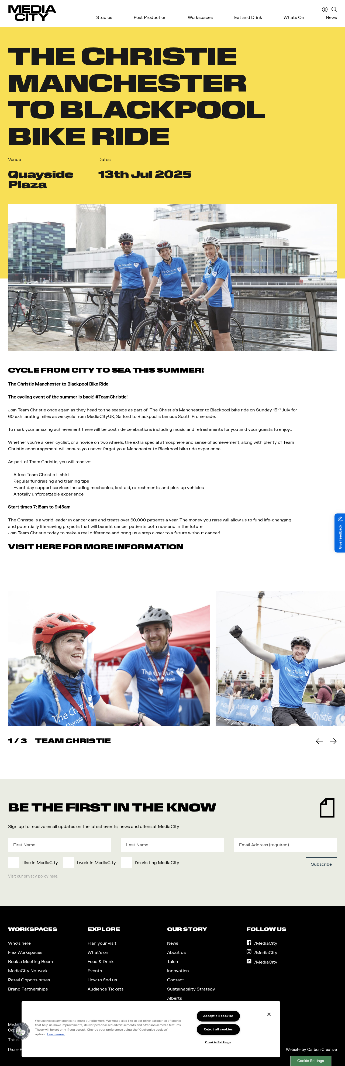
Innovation (178, 971)
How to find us (102, 980)
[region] (151, 1029)
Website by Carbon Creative (311, 1049)
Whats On (294, 17)
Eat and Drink (248, 17)
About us (176, 952)
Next (333, 741)
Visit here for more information (96, 546)
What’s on (98, 952)
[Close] (269, 1014)
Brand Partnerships (28, 989)
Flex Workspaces (25, 952)
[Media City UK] (32, 13)
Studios (104, 17)
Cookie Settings (310, 1061)
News (331, 17)
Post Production (150, 17)
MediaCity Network (28, 971)
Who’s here (19, 943)
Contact (175, 980)
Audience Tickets (105, 989)
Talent (173, 961)
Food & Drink (101, 961)
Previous (319, 741)
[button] (20, 1031)
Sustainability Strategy (191, 989)
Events (95, 971)
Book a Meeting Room (30, 961)
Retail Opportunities (29, 980)
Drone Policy (19, 1049)
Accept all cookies (218, 1016)
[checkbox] (138, 862)
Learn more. (56, 1034)
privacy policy (36, 876)
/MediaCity (265, 943)
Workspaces (200, 17)
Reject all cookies (218, 1029)
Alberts (174, 998)
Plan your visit (102, 943)
